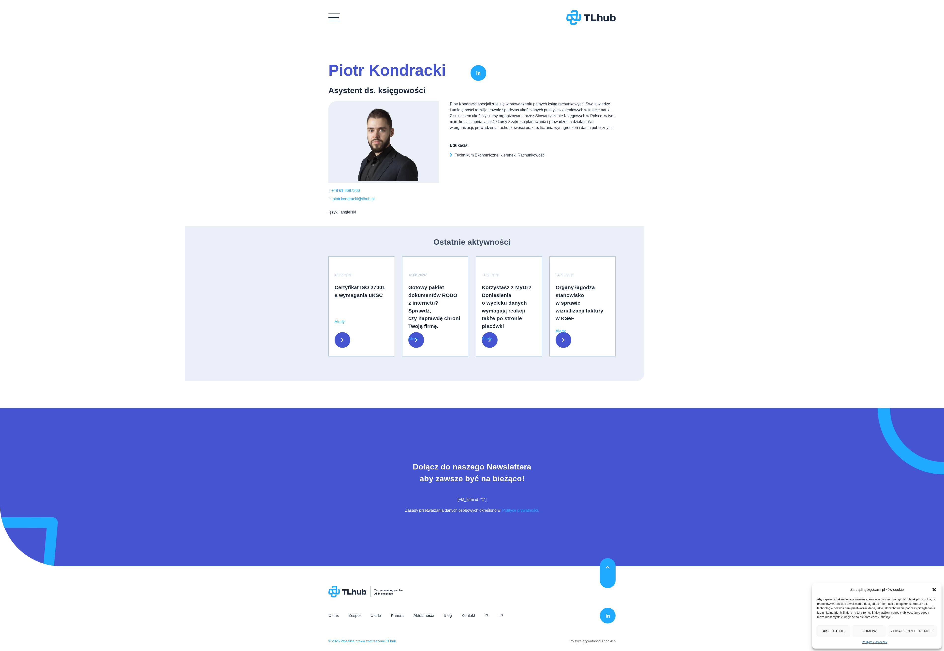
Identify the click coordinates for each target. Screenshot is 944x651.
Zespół (355, 615)
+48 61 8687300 (345, 190)
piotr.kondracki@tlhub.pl (354, 199)
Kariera (397, 615)
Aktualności (423, 615)
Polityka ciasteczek (874, 642)
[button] (934, 589)
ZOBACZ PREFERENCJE (912, 631)
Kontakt (468, 615)
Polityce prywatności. (520, 510)
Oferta (375, 615)
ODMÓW (869, 631)
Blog (448, 615)
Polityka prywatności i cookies (593, 641)
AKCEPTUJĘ (834, 631)
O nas (333, 615)
